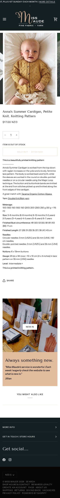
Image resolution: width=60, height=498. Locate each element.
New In (30, 327)
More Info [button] (9, 427)
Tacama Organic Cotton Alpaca (36, 194)
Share (10, 280)
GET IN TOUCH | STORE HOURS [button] (19, 436)
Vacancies (48, 490)
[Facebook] (4, 459)
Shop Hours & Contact (16, 484)
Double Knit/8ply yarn (18, 198)
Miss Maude (12, 481)
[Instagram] (10, 459)
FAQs (31, 487)
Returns (20, 490)
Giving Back (33, 490)
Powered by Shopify (34, 493)
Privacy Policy (11, 493)
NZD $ (8, 475)
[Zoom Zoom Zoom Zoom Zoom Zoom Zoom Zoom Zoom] (30, 69)
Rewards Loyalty (42, 484)
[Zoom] (10, 98)
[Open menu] (7, 19)
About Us (41, 487)
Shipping (8, 490)
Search (30, 481)
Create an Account (15, 487)
